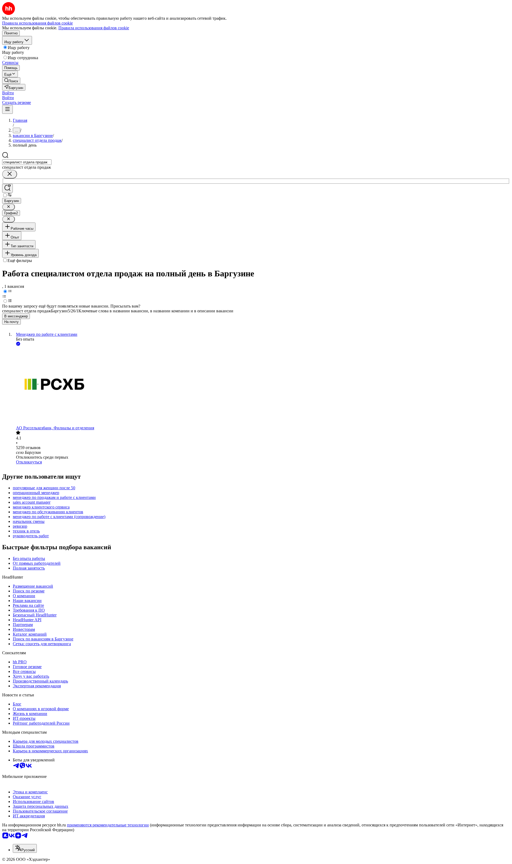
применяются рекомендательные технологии (108, 825)
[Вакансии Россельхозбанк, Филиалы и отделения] (261, 386)
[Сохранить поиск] (7, 188)
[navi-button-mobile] (7, 109)
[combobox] (26, 162)
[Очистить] (9, 174)
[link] (11, 80)
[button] (8, 93)
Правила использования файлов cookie (93, 28)
